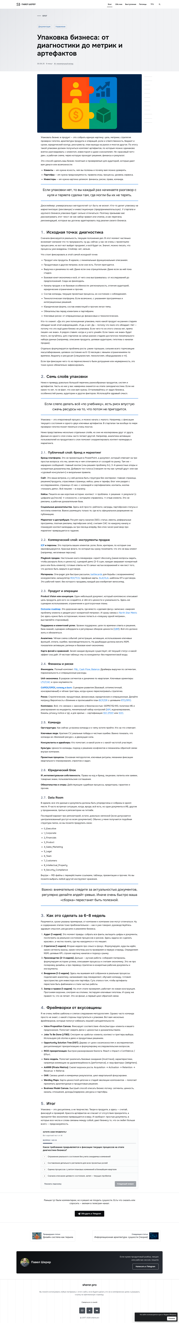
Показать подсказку (52, 1184)
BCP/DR (103, 700)
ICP (42, 545)
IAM (108, 709)
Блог (44, 16)
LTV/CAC (45, 682)
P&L (76, 669)
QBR (116, 629)
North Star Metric (128, 612)
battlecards (96, 574)
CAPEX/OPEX (48, 687)
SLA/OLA (104, 578)
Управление (60, 27)
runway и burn (64, 687)
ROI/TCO (75, 578)
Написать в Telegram (145, 1266)
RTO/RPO (126, 700)
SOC (121, 713)
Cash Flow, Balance (89, 669)
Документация (44, 27)
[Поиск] (160, 4)
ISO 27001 (108, 713)
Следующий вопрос (125, 1184)
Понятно (171, 1318)
